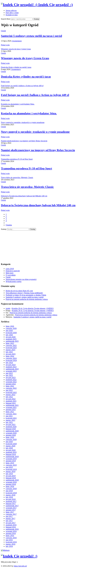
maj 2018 (9, 491)
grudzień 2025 (11, 339)
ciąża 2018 (10, 269)
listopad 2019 (11, 454)
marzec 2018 (10, 495)
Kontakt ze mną (12, 15)
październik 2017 (12, 506)
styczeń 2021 (11, 424)
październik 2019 (12, 457)
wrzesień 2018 (11, 482)
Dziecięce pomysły (13, 271)
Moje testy (10, 273)
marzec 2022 (10, 395)
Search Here (6, 19)
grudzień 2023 (11, 367)
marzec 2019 (10, 471)
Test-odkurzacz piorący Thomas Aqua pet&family (24, 293)
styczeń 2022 (11, 399)
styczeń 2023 (11, 377)
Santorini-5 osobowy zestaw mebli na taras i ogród (31, 35)
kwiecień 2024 (11, 360)
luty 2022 (9, 397)
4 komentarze (17, 41)
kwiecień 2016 (11, 542)
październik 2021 (12, 405)
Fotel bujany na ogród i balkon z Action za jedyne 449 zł (22, 86)
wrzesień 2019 (11, 459)
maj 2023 (9, 373)
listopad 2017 (11, 504)
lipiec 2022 (10, 386)
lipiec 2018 (10, 486)
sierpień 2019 (11, 461)
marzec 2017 (10, 518)
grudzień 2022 (11, 380)
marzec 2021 (10, 420)
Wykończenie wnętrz (13, 281)
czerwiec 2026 (11, 328)
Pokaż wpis (5, 45)
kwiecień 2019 (11, 469)
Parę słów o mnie (12, 13)
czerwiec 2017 (11, 514)
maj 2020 (9, 442)
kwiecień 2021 (11, 418)
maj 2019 (9, 467)
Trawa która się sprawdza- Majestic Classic (17, 177)
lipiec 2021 (10, 412)
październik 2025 (12, 341)
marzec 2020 (10, 446)
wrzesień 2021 (11, 407)
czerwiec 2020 (11, 439)
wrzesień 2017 (11, 508)
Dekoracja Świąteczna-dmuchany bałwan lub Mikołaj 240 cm (24, 196)
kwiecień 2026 (11, 333)
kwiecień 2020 (11, 444)
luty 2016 (9, 546)
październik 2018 (12, 480)
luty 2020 (9, 448)
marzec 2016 (10, 544)
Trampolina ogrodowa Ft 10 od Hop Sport (17, 159)
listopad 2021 (11, 403)
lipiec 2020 (10, 437)
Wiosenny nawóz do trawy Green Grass (16, 49)
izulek (8, 308)
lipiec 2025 (10, 343)
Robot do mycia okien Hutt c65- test (19, 291)
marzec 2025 (10, 350)
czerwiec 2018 (11, 489)
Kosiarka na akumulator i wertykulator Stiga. (17, 104)
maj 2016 (9, 540)
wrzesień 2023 (11, 371)
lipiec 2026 (10, 326)
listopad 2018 (11, 478)
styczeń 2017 (11, 523)
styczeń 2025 (11, 354)
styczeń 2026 (11, 337)
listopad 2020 (11, 429)
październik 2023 (12, 369)
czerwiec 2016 (11, 538)
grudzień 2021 (11, 401)
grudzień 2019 (11, 452)
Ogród (3, 31)
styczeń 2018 (11, 499)
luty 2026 (9, 335)
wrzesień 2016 (11, 531)
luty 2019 (9, 474)
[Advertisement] (18, 245)
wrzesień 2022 (11, 382)
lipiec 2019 (10, 463)
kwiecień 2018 (11, 493)
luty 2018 (9, 497)
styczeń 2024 (11, 365)
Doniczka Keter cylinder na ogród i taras (16, 67)
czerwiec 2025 (11, 345)
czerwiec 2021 (11, 414)
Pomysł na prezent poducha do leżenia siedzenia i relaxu (27, 299)
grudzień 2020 (11, 427)
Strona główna (11, 10)
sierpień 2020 (11, 435)
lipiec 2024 (10, 356)
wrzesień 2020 (11, 433)
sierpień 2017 (11, 510)
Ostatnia (9, 225)
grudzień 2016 (11, 525)
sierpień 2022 (11, 384)
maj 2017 (9, 516)
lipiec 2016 (10, 536)
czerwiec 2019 (11, 465)
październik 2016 (12, 529)
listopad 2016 (11, 527)
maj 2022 (9, 390)
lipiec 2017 (10, 512)
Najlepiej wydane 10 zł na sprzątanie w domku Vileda (26, 295)
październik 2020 (12, 431)
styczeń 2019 (11, 476)
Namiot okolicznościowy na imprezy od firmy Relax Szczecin (24, 141)
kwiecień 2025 (11, 348)
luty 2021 (9, 422)
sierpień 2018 (11, 484)
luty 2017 (9, 521)
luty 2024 (9, 363)
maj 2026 (9, 330)
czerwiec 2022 (11, 388)
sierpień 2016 (11, 533)
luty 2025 (9, 352)
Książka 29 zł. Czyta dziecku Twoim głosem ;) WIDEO (33, 308)
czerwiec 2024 (11, 358)
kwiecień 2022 (11, 392)
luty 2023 (9, 375)
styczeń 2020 (11, 450)
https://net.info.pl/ (20, 566)
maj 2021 (9, 416)
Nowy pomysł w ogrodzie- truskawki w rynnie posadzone (22, 122)
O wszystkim (11, 275)
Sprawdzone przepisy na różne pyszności (21, 279)
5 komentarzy (16, 69)
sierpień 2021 (11, 410)
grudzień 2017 (11, 501)
